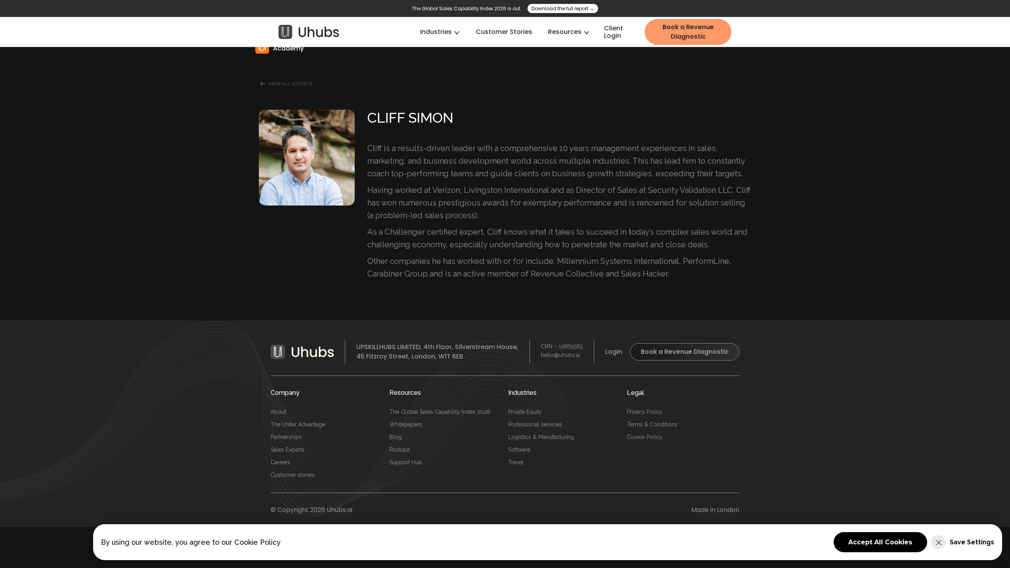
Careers (280, 462)
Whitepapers (405, 424)
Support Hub (405, 462)
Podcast (399, 450)
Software (519, 450)
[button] (440, 31)
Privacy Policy (644, 412)
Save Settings (972, 542)
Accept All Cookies (880, 542)
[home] (309, 32)
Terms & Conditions (652, 424)
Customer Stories (504, 31)
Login (613, 351)
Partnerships (286, 437)
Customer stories (292, 475)
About (278, 412)
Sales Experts (288, 450)
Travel (516, 462)
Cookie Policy (644, 437)
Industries (522, 392)
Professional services (535, 424)
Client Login (613, 31)
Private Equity (525, 412)
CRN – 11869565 (562, 346)
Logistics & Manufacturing (541, 437)
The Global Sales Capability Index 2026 (439, 412)
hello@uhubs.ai (560, 355)
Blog (395, 437)
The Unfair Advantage (298, 424)
